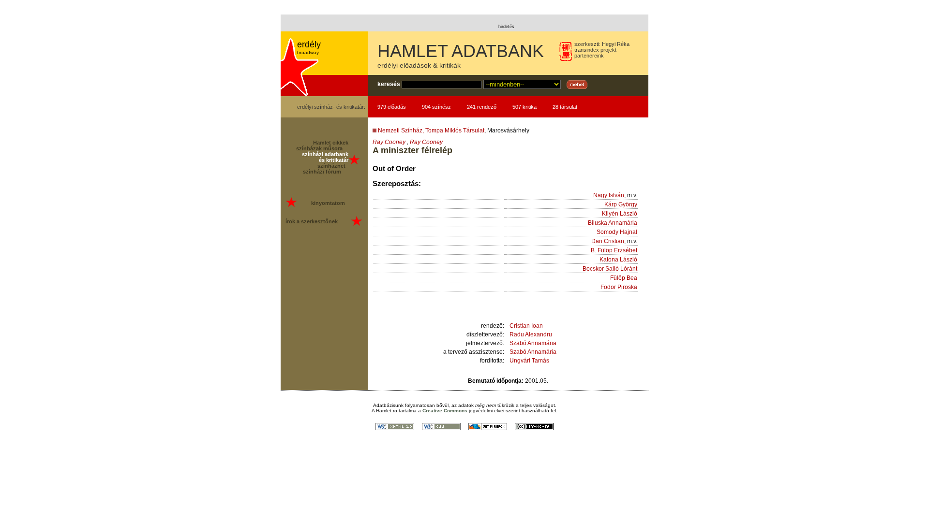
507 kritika (524, 107)
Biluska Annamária (612, 222)
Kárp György (620, 204)
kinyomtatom (328, 203)
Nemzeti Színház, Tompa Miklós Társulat (431, 130)
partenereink (589, 55)
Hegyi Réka (615, 44)
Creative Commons (444, 410)
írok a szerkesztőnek (311, 221)
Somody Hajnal (617, 232)
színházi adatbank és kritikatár (325, 157)
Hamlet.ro (386, 410)
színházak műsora (319, 148)
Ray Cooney (389, 142)
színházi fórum (322, 171)
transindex (586, 50)
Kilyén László (619, 213)
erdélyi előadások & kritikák (419, 65)
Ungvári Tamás (529, 360)
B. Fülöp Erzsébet (614, 250)
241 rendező (481, 107)
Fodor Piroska (618, 287)
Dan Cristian (607, 241)
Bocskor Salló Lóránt (610, 268)
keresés (388, 84)
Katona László (618, 259)
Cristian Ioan (526, 325)
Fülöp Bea (623, 278)
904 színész (436, 107)
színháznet (331, 166)
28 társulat (565, 107)
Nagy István (608, 195)
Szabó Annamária (532, 343)
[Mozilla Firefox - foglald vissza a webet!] (487, 427)
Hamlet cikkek (330, 142)
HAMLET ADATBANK (460, 51)
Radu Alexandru (530, 334)
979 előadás (391, 107)
